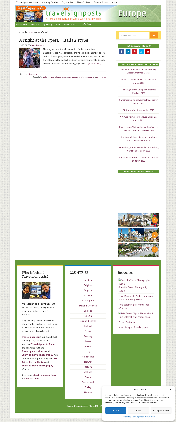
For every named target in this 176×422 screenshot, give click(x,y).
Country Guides (50, 2)
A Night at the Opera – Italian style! (53, 40)
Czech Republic (88, 300)
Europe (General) (88, 321)
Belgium (88, 285)
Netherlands (88, 356)
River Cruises (83, 2)
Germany (88, 336)
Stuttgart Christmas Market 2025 (138, 110)
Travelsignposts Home (27, 2)
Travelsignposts (88, 13)
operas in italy (90, 77)
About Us (117, 2)
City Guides (67, 2)
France (88, 331)
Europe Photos (101, 2)
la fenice (58, 77)
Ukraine (88, 392)
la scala (64, 77)
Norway (88, 362)
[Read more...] (94, 63)
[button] (170, 389)
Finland (88, 326)
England (88, 311)
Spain (88, 377)
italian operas (48, 77)
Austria (88, 280)
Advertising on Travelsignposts (134, 327)
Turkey (88, 387)
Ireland (88, 346)
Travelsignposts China (43, 344)
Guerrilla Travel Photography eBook (133, 289)
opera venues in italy (76, 77)
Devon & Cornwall (88, 305)
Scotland (88, 372)
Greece (88, 341)
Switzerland (88, 382)
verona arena (101, 77)
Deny (138, 410)
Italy (88, 351)
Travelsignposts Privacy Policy (143, 417)
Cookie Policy (125, 417)
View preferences (161, 410)
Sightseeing (32, 74)
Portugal (88, 367)
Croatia (88, 295)
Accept (116, 410)
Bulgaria (88, 290)
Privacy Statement (127, 322)
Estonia (88, 316)
